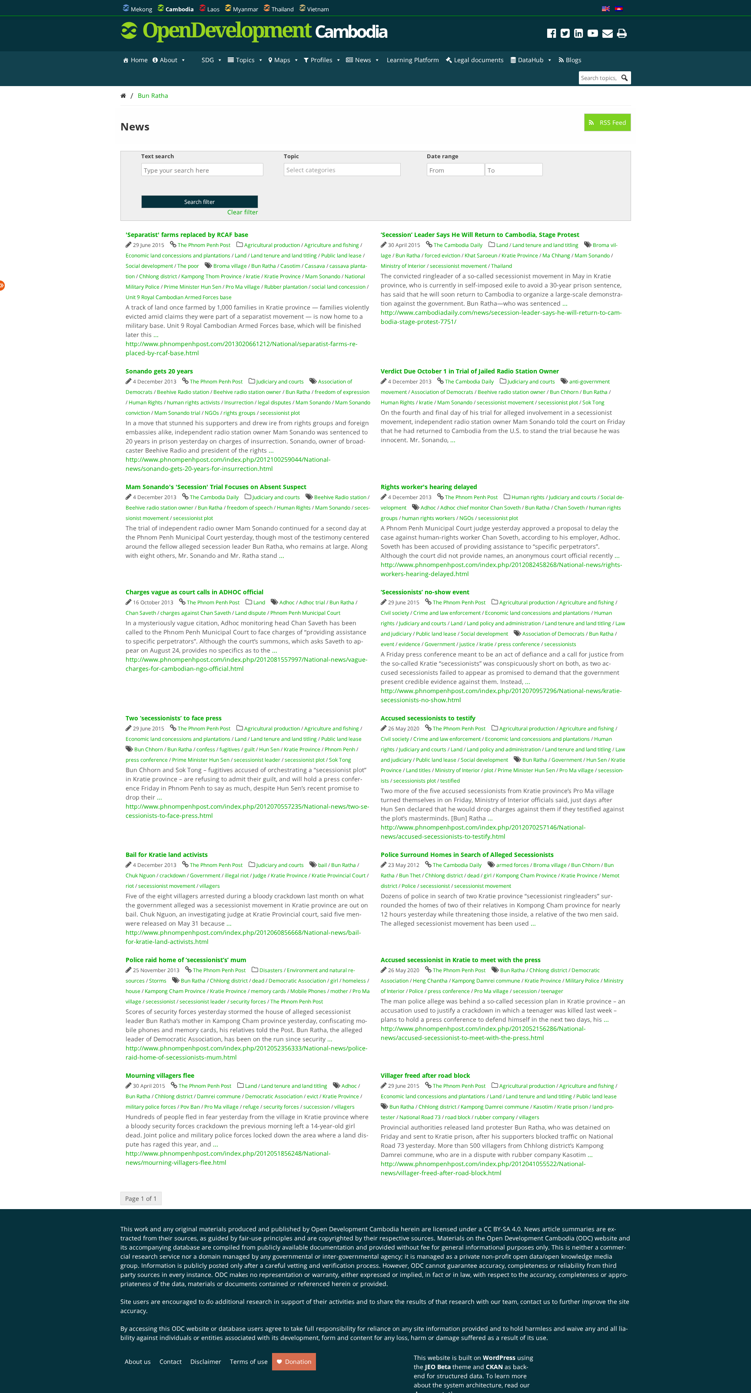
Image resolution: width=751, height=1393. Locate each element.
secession (525, 991)
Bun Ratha (153, 95)
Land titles (418, 770)
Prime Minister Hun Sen (192, 286)
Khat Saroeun (481, 255)
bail (322, 865)
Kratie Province (282, 276)
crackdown (173, 875)
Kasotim (543, 1106)
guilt (249, 749)
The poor (188, 266)
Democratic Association (297, 980)
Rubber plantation (285, 286)
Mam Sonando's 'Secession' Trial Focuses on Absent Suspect (216, 487)
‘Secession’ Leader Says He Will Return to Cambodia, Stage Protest (480, 234)
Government (440, 644)
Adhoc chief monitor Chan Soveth (480, 507)
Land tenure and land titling (284, 255)
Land (240, 255)
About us (138, 1361)
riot (130, 886)
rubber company (495, 1117)
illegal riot (237, 875)
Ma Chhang (556, 255)
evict (312, 1096)
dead (473, 875)
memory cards (268, 991)
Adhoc (428, 507)
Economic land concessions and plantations (178, 255)
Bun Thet (410, 875)
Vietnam (318, 9)
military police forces (151, 1106)
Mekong (141, 9)
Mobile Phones (308, 991)
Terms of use (249, 1361)
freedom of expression (342, 392)
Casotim (290, 266)
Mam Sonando (322, 276)
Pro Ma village (243, 286)
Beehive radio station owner (247, 392)
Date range (443, 156)
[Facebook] (551, 34)
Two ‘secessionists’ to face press (174, 718)
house (133, 991)
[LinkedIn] (578, 34)
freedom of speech (249, 507)
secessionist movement (458, 266)
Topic (291, 156)
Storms (157, 980)
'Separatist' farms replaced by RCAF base (187, 234)
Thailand (283, 9)
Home (139, 60)
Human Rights (146, 402)
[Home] (123, 95)
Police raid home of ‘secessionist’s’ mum (186, 960)
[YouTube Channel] (593, 34)
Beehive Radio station (183, 392)
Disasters (270, 970)
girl (488, 875)
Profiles (321, 60)
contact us (535, 1301)
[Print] (622, 34)
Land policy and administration (504, 623)
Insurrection (238, 402)
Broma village (230, 266)
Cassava (315, 266)
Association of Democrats (442, 392)
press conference (519, 644)
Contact (171, 1361)
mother (339, 991)
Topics (245, 60)
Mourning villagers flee (160, 1075)
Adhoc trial (312, 602)
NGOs (212, 413)
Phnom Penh (340, 749)
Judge (259, 875)
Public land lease (341, 255)
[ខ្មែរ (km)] (619, 9)
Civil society (395, 613)
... (156, 334)
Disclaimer (205, 1361)
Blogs (574, 60)
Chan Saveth (141, 613)
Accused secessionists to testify (428, 718)
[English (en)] (606, 9)
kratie (253, 276)
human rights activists (193, 402)
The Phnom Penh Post (204, 245)
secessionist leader (257, 759)
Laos (213, 9)
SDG (208, 60)
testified (450, 780)
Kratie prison (572, 1106)
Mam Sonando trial (177, 413)
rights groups (239, 413)
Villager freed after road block (425, 1075)
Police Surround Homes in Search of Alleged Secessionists (467, 854)
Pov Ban (190, 1106)
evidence (409, 644)
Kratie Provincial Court (339, 875)
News (363, 60)
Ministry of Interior (403, 266)
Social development (149, 266)
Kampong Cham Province (175, 991)
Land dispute (250, 613)
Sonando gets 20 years (159, 371)
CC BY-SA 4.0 (502, 1229)
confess (205, 749)
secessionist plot (280, 413)
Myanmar (245, 9)
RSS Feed (612, 122)
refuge (251, 1106)
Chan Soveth (569, 507)
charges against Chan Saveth (195, 613)
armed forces (512, 865)
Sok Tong (593, 402)
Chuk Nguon (140, 875)
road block (457, 1117)
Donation (298, 1361)
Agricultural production (272, 245)
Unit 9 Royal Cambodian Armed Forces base (179, 297)
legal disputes (274, 402)
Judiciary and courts (280, 381)
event (387, 644)
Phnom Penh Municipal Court (305, 613)
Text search (157, 156)
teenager (552, 991)
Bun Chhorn (564, 392)
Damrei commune (219, 1096)
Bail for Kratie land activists (167, 854)
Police (409, 886)
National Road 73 (420, 1117)
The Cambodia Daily (458, 245)
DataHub (531, 60)
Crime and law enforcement (447, 613)
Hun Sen (269, 749)
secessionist (435, 886)
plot (488, 770)
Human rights (528, 497)
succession (316, 1106)
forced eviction (442, 255)
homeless (354, 980)
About (168, 60)
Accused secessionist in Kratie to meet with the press (461, 960)
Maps (282, 60)
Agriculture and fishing (331, 245)
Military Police (582, 980)
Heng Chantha (430, 980)
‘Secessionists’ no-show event (425, 592)
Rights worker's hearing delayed (429, 487)
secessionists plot (414, 780)
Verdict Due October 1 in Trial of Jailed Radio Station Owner (470, 371)
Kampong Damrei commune (486, 980)
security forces (248, 1001)
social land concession (339, 286)
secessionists (560, 644)
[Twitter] (565, 34)
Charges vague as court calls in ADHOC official (194, 592)
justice (467, 644)
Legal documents (479, 60)
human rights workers (428, 518)
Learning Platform (413, 60)
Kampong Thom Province (211, 276)
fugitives (229, 749)
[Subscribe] (607, 34)
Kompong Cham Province (526, 875)
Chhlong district (158, 276)
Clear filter (242, 212)
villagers (209, 886)
